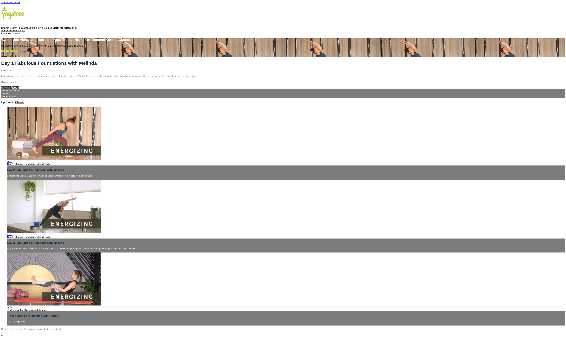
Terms (9, 329)
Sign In (21, 30)
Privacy (16, 329)
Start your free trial (10, 51)
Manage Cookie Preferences (42, 329)
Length (33, 28)
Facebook (6, 87)
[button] (3, 25)
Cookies (24, 329)
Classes (4, 70)
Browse (5, 28)
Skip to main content (10, 2)
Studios (48, 28)
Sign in (73, 28)
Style (40, 28)
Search (14, 28)
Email (16, 87)
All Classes (24, 28)
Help (3, 329)
